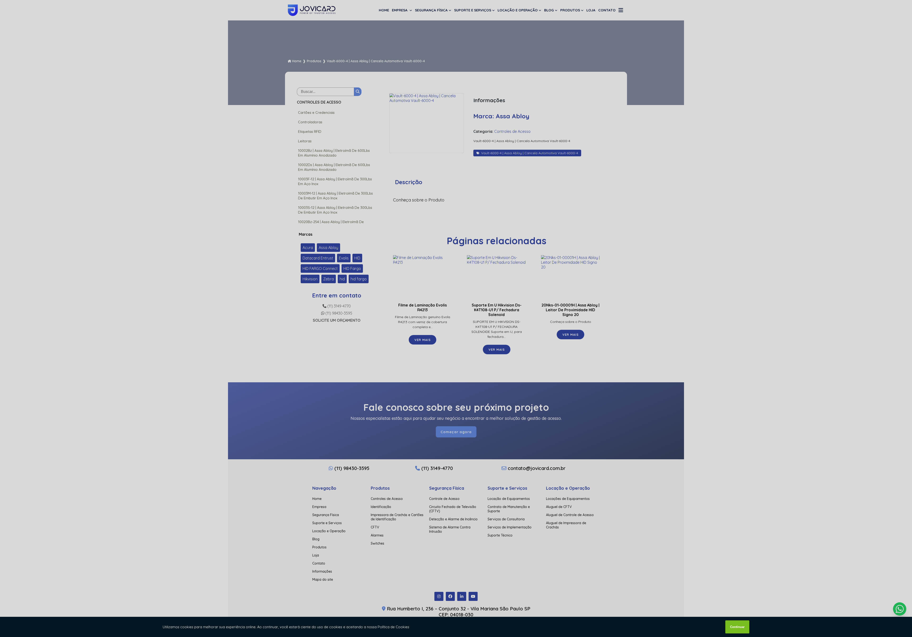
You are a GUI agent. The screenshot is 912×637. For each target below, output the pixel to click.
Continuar (737, 627)
